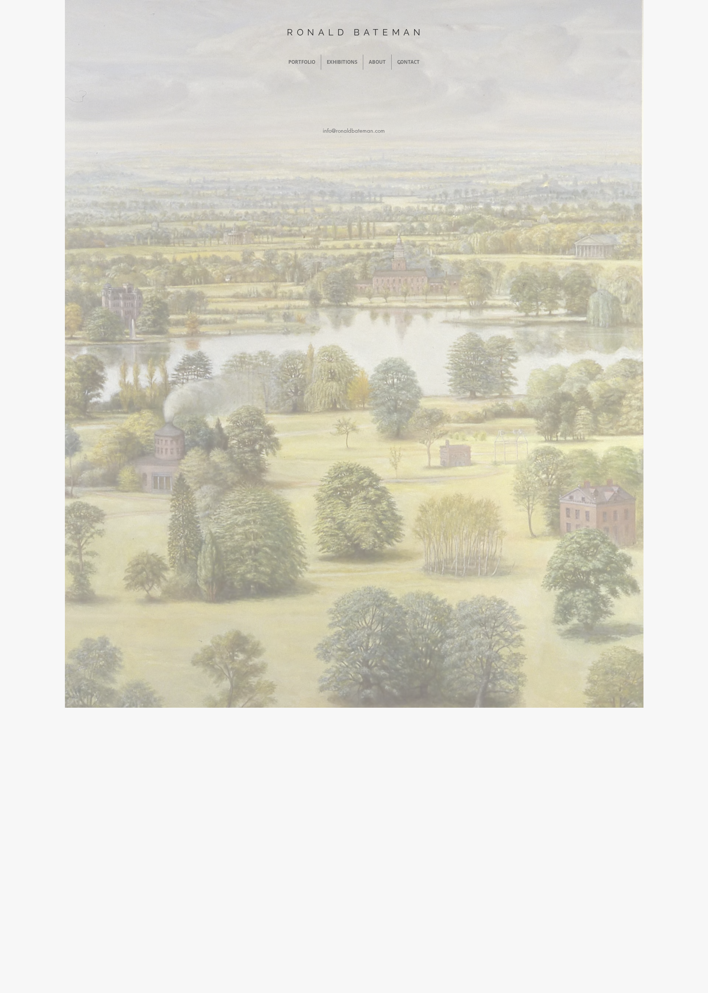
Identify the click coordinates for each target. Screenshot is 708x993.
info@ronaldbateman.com (354, 130)
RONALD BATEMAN (355, 32)
